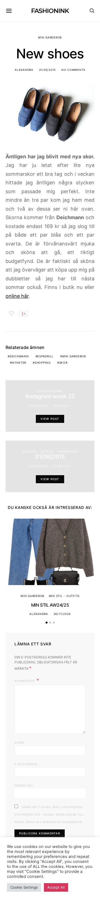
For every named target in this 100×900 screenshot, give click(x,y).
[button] (46, 622)
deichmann (19, 356)
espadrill (45, 356)
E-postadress (26, 764)
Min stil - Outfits (38, 451)
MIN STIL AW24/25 (50, 605)
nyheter (19, 362)
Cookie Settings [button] (24, 887)
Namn (19, 742)
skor (63, 362)
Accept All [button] (56, 887)
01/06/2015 (62, 466)
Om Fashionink (50, 391)
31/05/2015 (47, 69)
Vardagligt (67, 451)
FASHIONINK (50, 11)
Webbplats (23, 785)
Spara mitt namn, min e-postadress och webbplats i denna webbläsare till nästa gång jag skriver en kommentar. (49, 814)
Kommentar (25, 680)
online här (17, 296)
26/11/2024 (62, 613)
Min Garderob (50, 37)
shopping (43, 362)
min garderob (74, 356)
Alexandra (24, 69)
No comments (73, 69)
